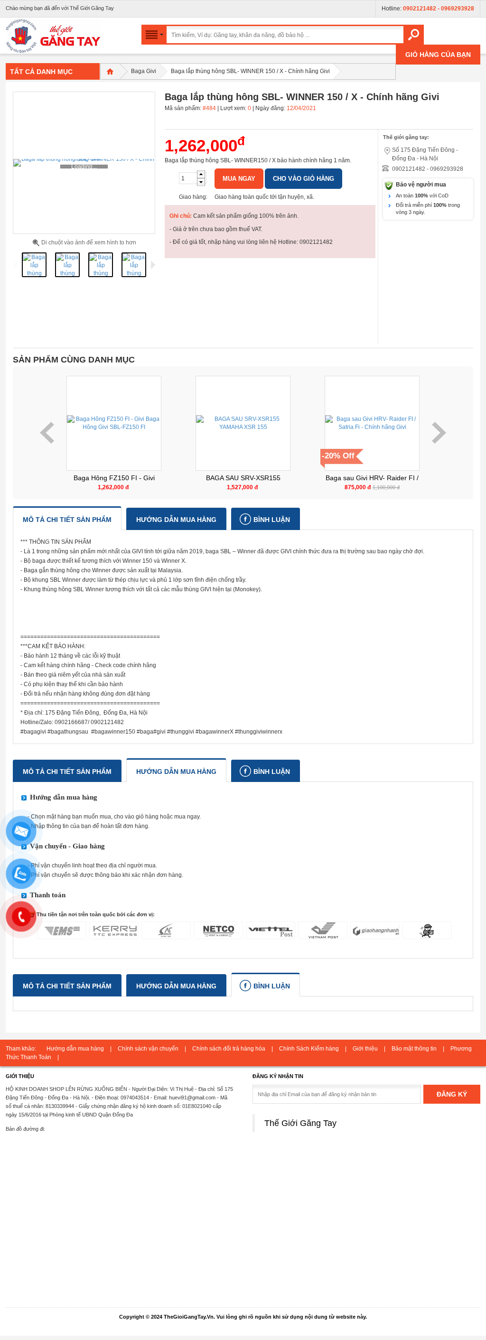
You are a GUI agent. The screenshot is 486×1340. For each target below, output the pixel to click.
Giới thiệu (365, 1048)
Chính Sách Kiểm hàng (309, 1048)
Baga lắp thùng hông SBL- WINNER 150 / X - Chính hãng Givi (250, 71)
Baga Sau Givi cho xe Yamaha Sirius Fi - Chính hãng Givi (372, 478)
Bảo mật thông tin (414, 1048)
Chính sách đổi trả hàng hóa (228, 1048)
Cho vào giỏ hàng (303, 178)
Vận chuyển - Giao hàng (67, 846)
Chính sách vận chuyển (148, 1048)
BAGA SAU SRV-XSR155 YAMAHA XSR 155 (114, 478)
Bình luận (271, 519)
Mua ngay (239, 178)
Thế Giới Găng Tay (300, 1123)
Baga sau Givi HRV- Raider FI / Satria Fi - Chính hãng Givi (243, 478)
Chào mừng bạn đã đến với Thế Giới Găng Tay (60, 8)
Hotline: (428, 8)
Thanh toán (47, 895)
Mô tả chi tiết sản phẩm (67, 519)
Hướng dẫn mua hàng (176, 519)
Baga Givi (143, 71)
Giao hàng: (193, 197)
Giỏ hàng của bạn (438, 54)
